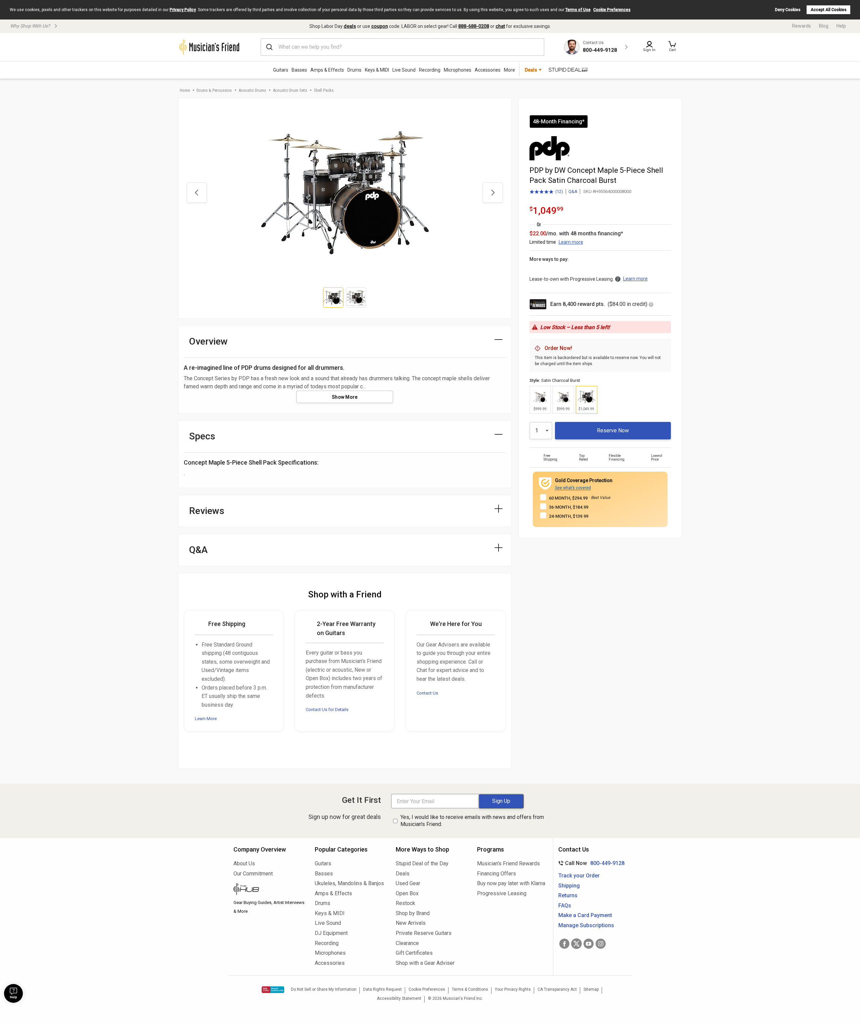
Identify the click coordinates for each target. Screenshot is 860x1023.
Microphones (457, 70)
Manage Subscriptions (586, 925)
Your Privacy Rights (513, 989)
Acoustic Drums (252, 90)
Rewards (801, 26)
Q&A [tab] (198, 549)
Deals (403, 873)
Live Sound (404, 70)
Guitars (280, 70)
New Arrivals (411, 923)
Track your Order (579, 875)
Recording (429, 70)
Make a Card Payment (585, 915)
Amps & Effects (327, 70)
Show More (345, 397)
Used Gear (408, 883)
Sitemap (591, 989)
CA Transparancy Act (557, 989)
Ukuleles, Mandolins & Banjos (349, 883)
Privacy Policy (183, 9)
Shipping (569, 885)
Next (493, 193)
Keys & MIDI (377, 70)
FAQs (564, 905)
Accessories (488, 70)
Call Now (590, 863)
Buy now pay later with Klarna (511, 883)
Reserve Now (613, 430)
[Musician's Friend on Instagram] (601, 944)
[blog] (269, 890)
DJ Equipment (331, 933)
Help (841, 26)
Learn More (206, 718)
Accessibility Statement (399, 998)
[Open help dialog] (13, 993)
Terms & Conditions (470, 989)
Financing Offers (496, 873)
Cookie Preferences (612, 9)
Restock (405, 903)
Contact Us (427, 693)
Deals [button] (531, 70)
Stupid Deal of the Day (422, 863)
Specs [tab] (202, 436)
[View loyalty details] (651, 305)
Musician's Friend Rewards (508, 863)
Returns (567, 895)
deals (350, 26)
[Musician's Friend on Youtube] (589, 944)
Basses (299, 70)
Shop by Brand (413, 913)
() (546, 192)
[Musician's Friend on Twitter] (576, 944)
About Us (244, 863)
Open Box (407, 893)
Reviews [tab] (206, 510)
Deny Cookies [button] (788, 9)
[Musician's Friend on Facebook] (564, 944)
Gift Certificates (414, 953)
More (509, 70)
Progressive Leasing (501, 893)
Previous (197, 193)
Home (185, 90)
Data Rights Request (382, 989)
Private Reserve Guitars (424, 933)
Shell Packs (324, 90)
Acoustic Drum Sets (290, 90)
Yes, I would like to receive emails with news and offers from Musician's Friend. (472, 820)
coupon (379, 26)
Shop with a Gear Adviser (425, 963)
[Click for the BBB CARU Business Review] (273, 989)
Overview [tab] (208, 341)
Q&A (572, 191)
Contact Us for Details (327, 709)
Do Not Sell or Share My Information (323, 989)
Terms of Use (578, 9)
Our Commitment (253, 873)
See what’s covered (573, 487)
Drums (354, 70)
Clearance (407, 943)
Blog (823, 26)
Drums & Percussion (214, 90)
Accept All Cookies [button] (829, 9)
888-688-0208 (473, 26)
